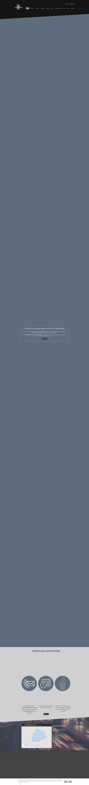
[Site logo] (18, 7)
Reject (70, 781)
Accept (65, 781)
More (20, 783)
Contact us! (46, 714)
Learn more (44, 338)
